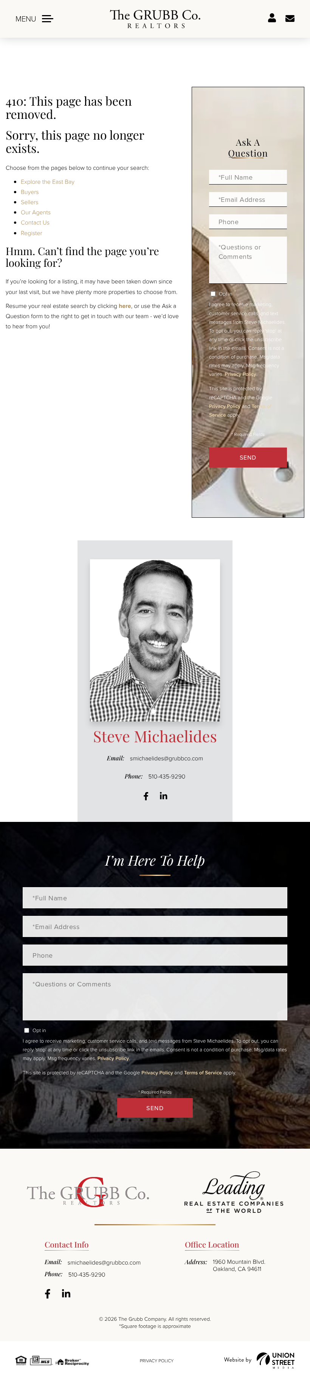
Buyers (30, 192)
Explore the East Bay (47, 181)
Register (31, 233)
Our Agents (36, 212)
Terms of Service (203, 1072)
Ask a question (289, 18)
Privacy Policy (240, 374)
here (125, 306)
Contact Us (35, 222)
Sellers (30, 202)
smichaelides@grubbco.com (166, 758)
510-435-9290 (166, 776)
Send (248, 457)
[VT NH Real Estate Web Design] (259, 1360)
